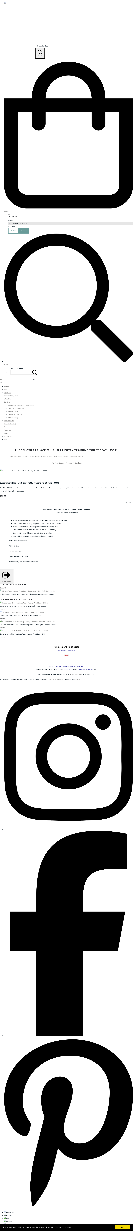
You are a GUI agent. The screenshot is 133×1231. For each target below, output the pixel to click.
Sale (5, 389)
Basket (13, 231)
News (6, 433)
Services (7, 402)
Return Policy (13, 411)
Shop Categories (15, 456)
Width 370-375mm (60, 456)
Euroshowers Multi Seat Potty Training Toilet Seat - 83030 (21, 615)
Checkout (24, 231)
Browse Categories (11, 396)
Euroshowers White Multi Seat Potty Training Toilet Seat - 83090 (23, 634)
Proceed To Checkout (73, 463)
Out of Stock (4, 588)
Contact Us (8, 436)
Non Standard (9, 421)
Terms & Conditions (15, 414)
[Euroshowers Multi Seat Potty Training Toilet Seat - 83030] (22, 612)
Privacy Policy (13, 417)
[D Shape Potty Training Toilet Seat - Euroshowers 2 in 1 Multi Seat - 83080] (27, 591)
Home (6, 386)
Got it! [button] (123, 1227)
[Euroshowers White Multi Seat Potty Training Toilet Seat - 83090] (24, 631)
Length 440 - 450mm (76, 456)
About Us (7, 430)
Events (6, 427)
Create (77, 679)
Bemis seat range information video (21, 405)
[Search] (34, 372)
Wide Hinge (8, 399)
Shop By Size (47, 456)
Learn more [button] (67, 1227)
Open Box (7, 393)
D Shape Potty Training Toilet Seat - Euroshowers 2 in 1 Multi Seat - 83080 (27, 594)
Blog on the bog (10, 424)
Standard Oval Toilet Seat (31, 456)
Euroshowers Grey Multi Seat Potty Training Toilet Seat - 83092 (23, 606)
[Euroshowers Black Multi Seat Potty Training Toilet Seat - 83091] (3, 477)
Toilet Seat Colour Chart (16, 408)
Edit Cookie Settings (56, 679)
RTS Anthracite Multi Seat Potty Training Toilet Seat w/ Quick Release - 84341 (28, 625)
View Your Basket (58, 463)
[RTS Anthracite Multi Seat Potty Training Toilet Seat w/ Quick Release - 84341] (28, 621)
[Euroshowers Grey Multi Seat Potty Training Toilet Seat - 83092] (24, 603)
